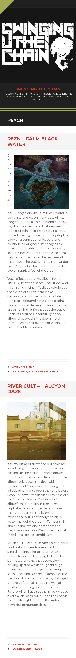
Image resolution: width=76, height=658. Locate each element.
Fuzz (24, 371)
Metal (44, 371)
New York (25, 648)
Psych (54, 371)
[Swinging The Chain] (38, 45)
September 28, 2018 (24, 644)
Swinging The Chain (38, 89)
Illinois (33, 371)
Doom (15, 371)
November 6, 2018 (22, 367)
